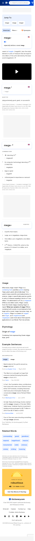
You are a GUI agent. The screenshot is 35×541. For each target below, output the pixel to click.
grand (17, 436)
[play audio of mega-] (5, 42)
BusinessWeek (9, 413)
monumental (7, 445)
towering (22, 449)
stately (5, 449)
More (14, 30)
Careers (13, 509)
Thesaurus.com (32, 3)
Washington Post (10, 398)
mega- (7, 23)
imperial (6, 440)
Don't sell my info (17, 520)
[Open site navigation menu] (3, 3)
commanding (7, 436)
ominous (24, 445)
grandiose (25, 436)
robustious (17, 482)
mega (14, 23)
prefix (21, 290)
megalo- (11, 51)
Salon (7, 380)
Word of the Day (16, 479)
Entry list (6, 509)
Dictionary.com (7, 3)
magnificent (16, 440)
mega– (21, 23)
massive (25, 440)
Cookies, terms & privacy (17, 512)
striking (13, 449)
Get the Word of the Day (17, 492)
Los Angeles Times (10, 369)
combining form (7, 290)
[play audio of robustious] (10, 486)
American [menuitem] (6, 30)
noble (16, 445)
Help (29, 509)
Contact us (21, 509)
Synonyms (26, 30)
